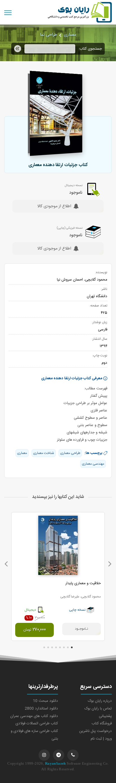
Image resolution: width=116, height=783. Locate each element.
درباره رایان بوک (100, 701)
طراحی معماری (70, 453)
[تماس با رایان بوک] (73, 755)
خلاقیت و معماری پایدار (83, 583)
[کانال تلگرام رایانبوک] (58, 755)
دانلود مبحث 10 (45, 701)
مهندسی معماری (93, 464)
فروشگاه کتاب (102, 723)
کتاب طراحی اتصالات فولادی (36, 723)
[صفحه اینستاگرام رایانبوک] (44, 755)
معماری (70, 35)
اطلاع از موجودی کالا (54, 206)
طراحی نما (48, 35)
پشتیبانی (105, 716)
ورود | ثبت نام (101, 739)
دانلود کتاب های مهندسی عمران (34, 716)
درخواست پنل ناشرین (95, 731)
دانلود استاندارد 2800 (41, 708)
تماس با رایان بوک (98, 708)
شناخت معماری (43, 453)
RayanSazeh (55, 763)
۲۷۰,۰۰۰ (34, 630)
